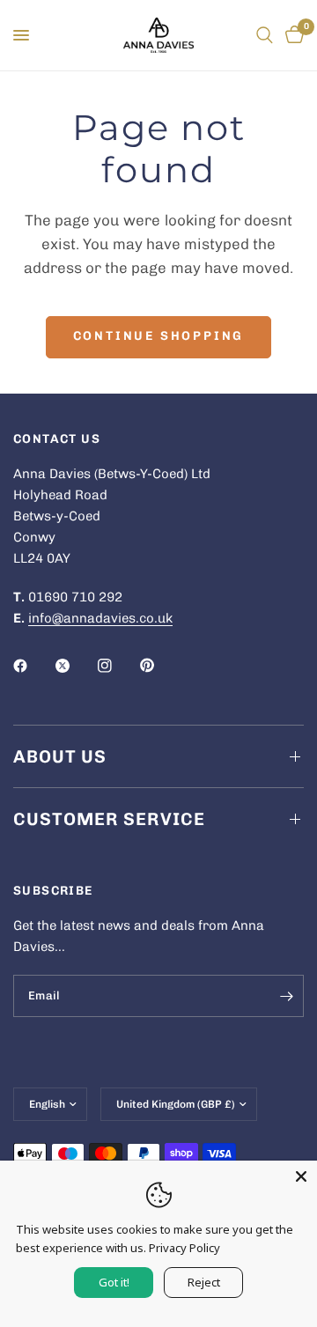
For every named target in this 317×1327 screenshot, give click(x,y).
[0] (291, 35)
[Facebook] (32, 665)
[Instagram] (117, 665)
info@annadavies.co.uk (100, 618)
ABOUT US (60, 756)
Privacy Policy (184, 1248)
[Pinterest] (159, 665)
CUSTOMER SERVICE (109, 818)
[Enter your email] (286, 996)
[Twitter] (74, 665)
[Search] (264, 35)
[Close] (301, 1176)
